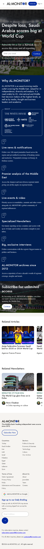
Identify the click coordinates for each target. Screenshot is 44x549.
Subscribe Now (10, 432)
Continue (7, 306)
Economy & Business (29, 446)
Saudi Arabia (6, 446)
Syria (3, 469)
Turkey (4, 443)
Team (24, 482)
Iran (3, 449)
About (24, 477)
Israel (3, 455)
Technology (26, 449)
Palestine (4, 458)
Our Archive (26, 455)
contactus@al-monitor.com (32, 537)
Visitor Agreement (8, 477)
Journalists (25, 480)
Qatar (4, 463)
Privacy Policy (6, 480)
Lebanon (4, 466)
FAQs (3, 482)
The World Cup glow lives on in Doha (16, 397)
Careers (25, 485)
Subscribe (33, 4)
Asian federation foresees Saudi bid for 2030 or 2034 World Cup (17, 347)
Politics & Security (28, 443)
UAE (3, 452)
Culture (24, 452)
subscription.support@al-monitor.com (13, 533)
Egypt (3, 461)
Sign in (40, 4)
